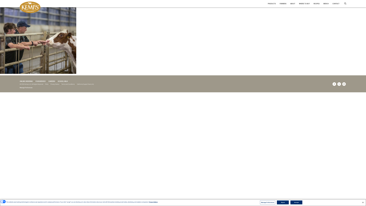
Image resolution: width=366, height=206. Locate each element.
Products (272, 4)
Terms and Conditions (68, 84)
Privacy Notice (55, 84)
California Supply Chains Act (85, 84)
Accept (296, 202)
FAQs (46, 84)
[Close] (363, 202)
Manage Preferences (26, 87)
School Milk (63, 81)
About (292, 4)
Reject (283, 202)
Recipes (317, 4)
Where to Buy (304, 4)
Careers (51, 81)
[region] (183, 202)
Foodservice (41, 81)
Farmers (283, 4)
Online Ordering (26, 81)
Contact (335, 4)
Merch (326, 4)
